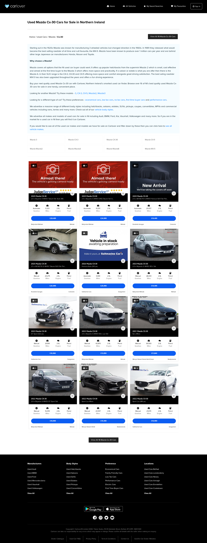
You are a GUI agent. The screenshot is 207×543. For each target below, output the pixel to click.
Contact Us (125, 539)
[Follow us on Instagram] (100, 518)
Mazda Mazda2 (36, 149)
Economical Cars (112, 469)
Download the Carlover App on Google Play (93, 509)
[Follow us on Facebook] (94, 518)
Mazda (52, 37)
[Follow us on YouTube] (112, 518)
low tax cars (107, 100)
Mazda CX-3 (73, 140)
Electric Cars (110, 484)
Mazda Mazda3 (74, 149)
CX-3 (79, 93)
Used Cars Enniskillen (153, 484)
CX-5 (85, 93)
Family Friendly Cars (113, 473)
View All (30, 493)
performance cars (158, 100)
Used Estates (71, 480)
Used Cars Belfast (151, 469)
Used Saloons (72, 473)
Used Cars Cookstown (153, 488)
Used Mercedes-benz (36, 480)
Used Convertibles (74, 488)
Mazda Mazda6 (113, 149)
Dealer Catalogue (57, 539)
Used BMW (32, 473)
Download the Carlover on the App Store (113, 509)
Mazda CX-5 (150, 140)
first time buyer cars (135, 100)
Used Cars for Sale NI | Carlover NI (15, 6)
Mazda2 (93, 93)
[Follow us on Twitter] (106, 518)
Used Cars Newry (151, 477)
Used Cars (42, 37)
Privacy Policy (91, 539)
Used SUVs (71, 477)
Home (32, 37)
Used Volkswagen (34, 488)
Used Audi (31, 469)
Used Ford (31, 477)
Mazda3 (101, 93)
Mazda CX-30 (112, 140)
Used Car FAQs (75, 539)
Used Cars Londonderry (154, 473)
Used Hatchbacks (73, 469)
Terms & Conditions (108, 539)
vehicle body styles (104, 109)
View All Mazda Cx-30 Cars (162, 36)
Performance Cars (112, 480)
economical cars (93, 100)
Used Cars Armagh (152, 480)
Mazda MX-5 (150, 149)
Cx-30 (60, 37)
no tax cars (119, 100)
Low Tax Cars (110, 477)
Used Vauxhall (33, 484)
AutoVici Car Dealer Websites (145, 539)
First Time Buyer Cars (114, 488)
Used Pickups (72, 484)
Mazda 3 (33, 140)
